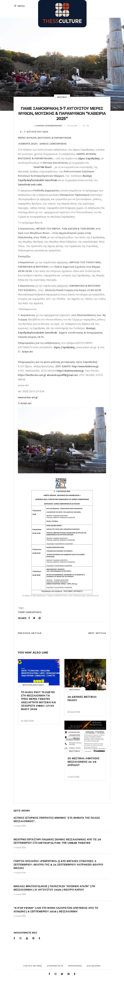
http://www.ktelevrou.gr (85, 366)
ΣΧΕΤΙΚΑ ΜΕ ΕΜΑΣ (32, 966)
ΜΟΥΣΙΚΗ (27, 685)
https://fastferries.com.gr (32, 375)
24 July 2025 (72, 126)
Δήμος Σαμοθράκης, (65, 347)
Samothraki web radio (30, 184)
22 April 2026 (73, 712)
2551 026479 (63, 366)
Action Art (27, 351)
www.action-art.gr (28, 397)
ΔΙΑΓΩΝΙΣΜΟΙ (94, 966)
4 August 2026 (20, 826)
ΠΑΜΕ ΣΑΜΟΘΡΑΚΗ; (30, 612)
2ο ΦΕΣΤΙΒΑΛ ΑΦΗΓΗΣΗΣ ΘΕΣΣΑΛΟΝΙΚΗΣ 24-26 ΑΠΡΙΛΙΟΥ (83, 762)
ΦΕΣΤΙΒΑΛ (62, 97)
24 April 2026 (27, 721)
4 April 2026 (73, 777)
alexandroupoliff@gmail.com (62, 375)
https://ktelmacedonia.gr (70, 370)
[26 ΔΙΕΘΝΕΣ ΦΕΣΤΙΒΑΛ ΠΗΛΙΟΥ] (85, 674)
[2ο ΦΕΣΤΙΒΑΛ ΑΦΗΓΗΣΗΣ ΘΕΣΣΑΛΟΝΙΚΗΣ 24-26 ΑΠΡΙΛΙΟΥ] (85, 736)
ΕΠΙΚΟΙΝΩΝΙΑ (75, 966)
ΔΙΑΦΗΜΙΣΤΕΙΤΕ (55, 966)
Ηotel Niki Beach (43, 167)
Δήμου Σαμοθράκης (89, 158)
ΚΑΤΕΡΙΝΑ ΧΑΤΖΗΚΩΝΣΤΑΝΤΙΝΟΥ (49, 126)
